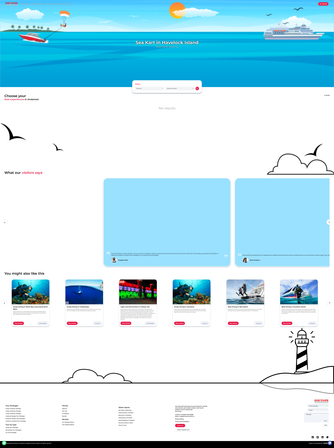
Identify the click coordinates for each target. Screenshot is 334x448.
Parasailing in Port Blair (125, 417)
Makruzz (64, 408)
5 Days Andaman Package (13, 408)
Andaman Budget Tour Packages (15, 416)
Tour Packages (24, 4)
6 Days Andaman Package (13, 411)
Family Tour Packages (12, 427)
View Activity (19, 323)
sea (177, 47)
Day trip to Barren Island (126, 422)
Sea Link (64, 411)
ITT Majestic (65, 413)
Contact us (180, 425)
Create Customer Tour (183, 429)
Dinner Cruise (123, 425)
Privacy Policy (179, 419)
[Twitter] (318, 437)
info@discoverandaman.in (186, 416)
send (325, 425)
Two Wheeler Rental (68, 422)
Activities (44, 4)
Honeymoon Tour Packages (13, 430)
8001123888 (190, 414)
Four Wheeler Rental (68, 424)
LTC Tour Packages (11, 432)
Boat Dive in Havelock (125, 415)
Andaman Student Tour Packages (15, 418)
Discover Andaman (162, 47)
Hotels (64, 4)
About (70, 4)
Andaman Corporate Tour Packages (16, 421)
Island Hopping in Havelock (127, 420)
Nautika (64, 416)
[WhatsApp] (327, 437)
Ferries (51, 4)
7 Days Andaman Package (13, 413)
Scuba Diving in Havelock (126, 412)
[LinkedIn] (322, 437)
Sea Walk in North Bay (125, 410)
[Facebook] (313, 437)
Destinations (35, 4)
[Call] (330, 443)
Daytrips (57, 4)
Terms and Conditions (182, 421)
